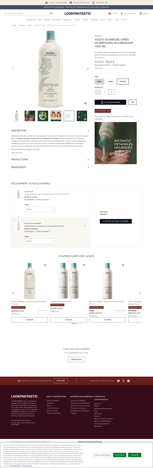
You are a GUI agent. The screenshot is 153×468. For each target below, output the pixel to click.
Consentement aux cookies (21, 420)
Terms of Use (27, 466)
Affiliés (96, 406)
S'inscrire (61, 381)
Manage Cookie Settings (102, 455)
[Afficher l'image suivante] (88, 69)
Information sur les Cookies (80, 406)
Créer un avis (76, 359)
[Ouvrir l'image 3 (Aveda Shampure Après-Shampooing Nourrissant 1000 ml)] (43, 116)
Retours (49, 406)
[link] (128, 13)
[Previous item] (13, 293)
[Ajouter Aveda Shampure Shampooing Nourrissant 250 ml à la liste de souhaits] (123, 265)
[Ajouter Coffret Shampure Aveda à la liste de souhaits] (84, 265)
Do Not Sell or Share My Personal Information (23, 423)
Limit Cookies (119, 455)
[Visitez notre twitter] (123, 380)
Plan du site (98, 414)
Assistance (50, 403)
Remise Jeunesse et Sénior (103, 419)
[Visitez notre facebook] (118, 380)
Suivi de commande (54, 413)
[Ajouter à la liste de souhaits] (133, 102)
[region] (76, 455)
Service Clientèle (52, 400)
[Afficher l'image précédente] (13, 69)
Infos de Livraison (53, 408)
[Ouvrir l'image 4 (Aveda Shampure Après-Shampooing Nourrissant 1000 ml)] (56, 116)
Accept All (134, 455)
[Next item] (140, 293)
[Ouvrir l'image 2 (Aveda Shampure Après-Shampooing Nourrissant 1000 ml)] (30, 116)
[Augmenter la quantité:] (112, 92)
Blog (95, 411)
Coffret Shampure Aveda (60, 301)
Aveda (30, 25)
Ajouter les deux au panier (115, 221)
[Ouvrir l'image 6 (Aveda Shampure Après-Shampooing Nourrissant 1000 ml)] (82, 116)
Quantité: (99, 87)
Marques (22, 25)
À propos (97, 403)
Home (14, 25)
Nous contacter (52, 411)
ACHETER (29, 320)
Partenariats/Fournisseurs (103, 408)
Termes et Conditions (77, 400)
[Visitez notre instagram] (128, 380)
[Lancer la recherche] (51, 13)
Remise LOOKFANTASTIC (102, 421)
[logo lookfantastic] (78, 13)
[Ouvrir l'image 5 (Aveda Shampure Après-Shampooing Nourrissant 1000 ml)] (69, 116)
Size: (97, 76)
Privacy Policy (15, 466)
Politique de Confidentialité (79, 403)
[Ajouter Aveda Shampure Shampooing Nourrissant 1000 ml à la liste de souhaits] (45, 265)
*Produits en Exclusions (78, 408)
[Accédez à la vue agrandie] (85, 103)
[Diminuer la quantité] (98, 92)
